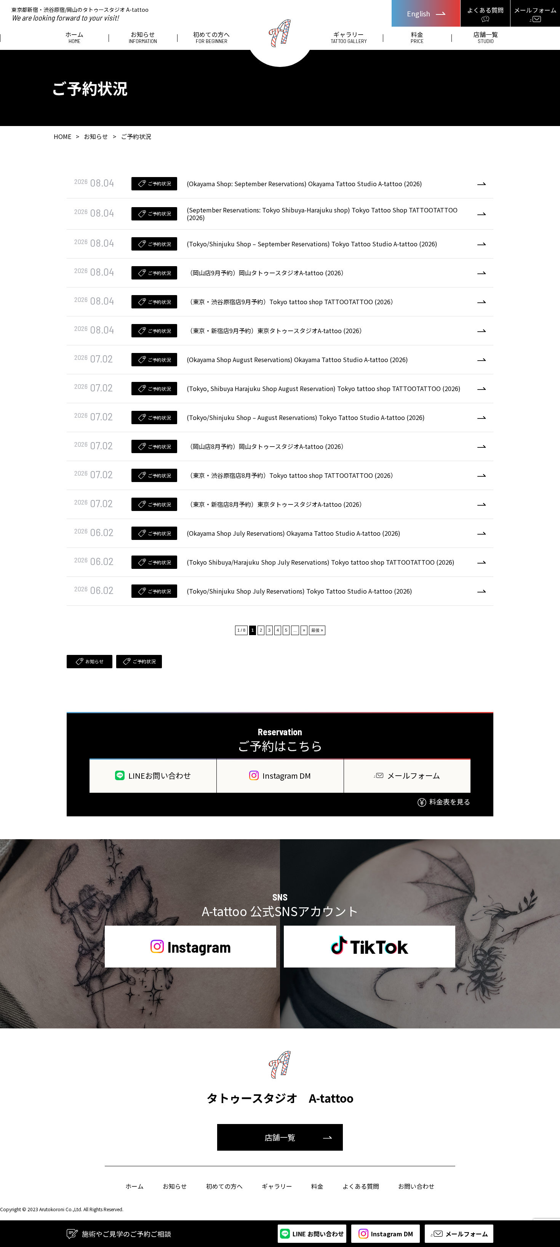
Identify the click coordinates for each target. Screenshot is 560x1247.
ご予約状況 (159, 183)
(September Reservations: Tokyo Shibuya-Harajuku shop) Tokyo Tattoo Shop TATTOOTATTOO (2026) (322, 213)
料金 (417, 37)
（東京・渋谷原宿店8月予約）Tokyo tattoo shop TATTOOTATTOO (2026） (292, 475)
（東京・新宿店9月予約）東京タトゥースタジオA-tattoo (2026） (276, 330)
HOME (62, 136)
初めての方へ (211, 37)
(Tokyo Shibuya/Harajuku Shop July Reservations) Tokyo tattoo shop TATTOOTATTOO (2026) (320, 562)
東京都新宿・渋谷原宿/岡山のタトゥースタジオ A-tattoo (80, 13)
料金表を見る (449, 801)
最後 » (317, 630)
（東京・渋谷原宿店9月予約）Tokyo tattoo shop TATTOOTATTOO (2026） (292, 301)
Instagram (199, 946)
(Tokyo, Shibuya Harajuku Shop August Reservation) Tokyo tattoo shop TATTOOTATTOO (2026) (324, 388)
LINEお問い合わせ (159, 775)
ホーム (74, 37)
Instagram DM (286, 775)
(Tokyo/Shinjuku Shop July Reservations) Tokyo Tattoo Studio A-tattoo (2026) (299, 591)
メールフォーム (413, 775)
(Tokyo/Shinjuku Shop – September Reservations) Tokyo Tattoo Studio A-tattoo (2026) (312, 243)
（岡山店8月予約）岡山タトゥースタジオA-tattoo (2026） (267, 446)
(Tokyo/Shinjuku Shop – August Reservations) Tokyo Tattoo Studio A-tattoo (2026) (306, 417)
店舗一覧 (486, 37)
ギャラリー (349, 37)
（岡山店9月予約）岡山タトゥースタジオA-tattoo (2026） (267, 272)
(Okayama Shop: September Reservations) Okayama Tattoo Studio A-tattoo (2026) (304, 183)
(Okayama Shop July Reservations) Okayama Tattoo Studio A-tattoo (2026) (293, 533)
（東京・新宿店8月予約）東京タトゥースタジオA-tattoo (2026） (276, 504)
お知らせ (143, 37)
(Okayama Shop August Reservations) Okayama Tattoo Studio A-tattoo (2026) (297, 359)
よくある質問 (360, 1186)
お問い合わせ (416, 1186)
